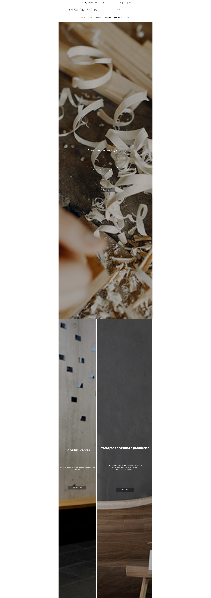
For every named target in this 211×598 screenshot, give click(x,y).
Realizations (118, 17)
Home (83, 17)
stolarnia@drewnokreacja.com (107, 3)
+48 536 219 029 (92, 3)
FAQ (120, 3)
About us (108, 17)
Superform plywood (94, 17)
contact (127, 17)
